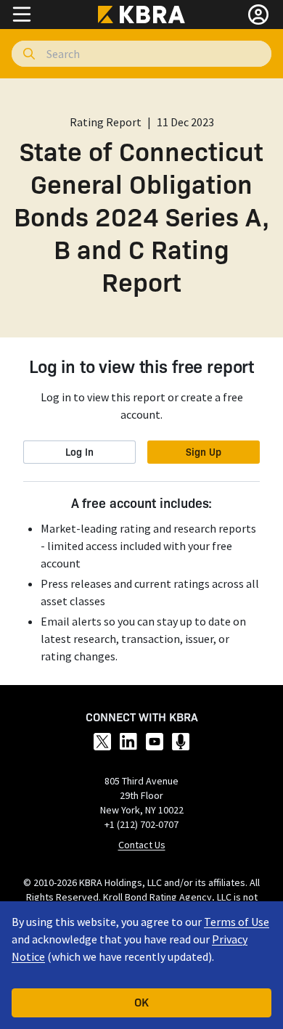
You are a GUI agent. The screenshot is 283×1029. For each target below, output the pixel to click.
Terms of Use (236, 921)
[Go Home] (141, 14)
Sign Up (203, 451)
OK (141, 1001)
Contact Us (141, 844)
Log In (79, 451)
